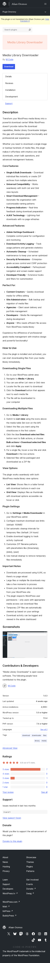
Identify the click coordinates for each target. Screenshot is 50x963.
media (44, 741)
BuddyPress (10, 915)
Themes (30, 862)
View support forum (12, 818)
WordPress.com (11, 902)
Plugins (29, 866)
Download (8, 66)
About (5, 857)
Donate (31, 888)
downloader (36, 735)
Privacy (6, 871)
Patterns (30, 871)
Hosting (6, 866)
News (5, 862)
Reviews (9, 83)
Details (8, 76)
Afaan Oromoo (15, 927)
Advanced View (10, 748)
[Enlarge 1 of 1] (44, 634)
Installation (10, 90)
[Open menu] (46, 4)
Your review (8, 792)
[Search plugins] (29, 29)
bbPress (8, 911)
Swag (30, 893)
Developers (8, 888)
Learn (5, 879)
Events (29, 884)
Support (9, 103)
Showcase (31, 857)
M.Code (9, 59)
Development (11, 96)
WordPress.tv (10, 893)
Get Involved (32, 879)
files (44, 735)
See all (44, 792)
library (37, 741)
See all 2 (43, 729)
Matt (6, 906)
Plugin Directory (9, 12)
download (26, 735)
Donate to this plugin (12, 841)
